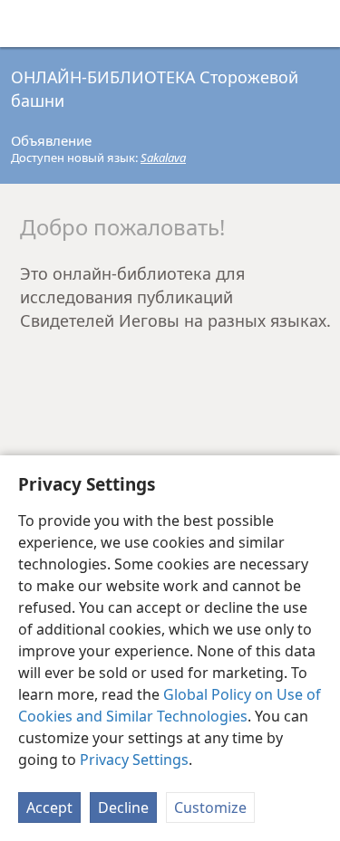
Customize (210, 807)
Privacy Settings (134, 759)
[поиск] (317, 23)
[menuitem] (27, 23)
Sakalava (163, 157)
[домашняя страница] (27, 23)
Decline (123, 807)
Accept (49, 807)
